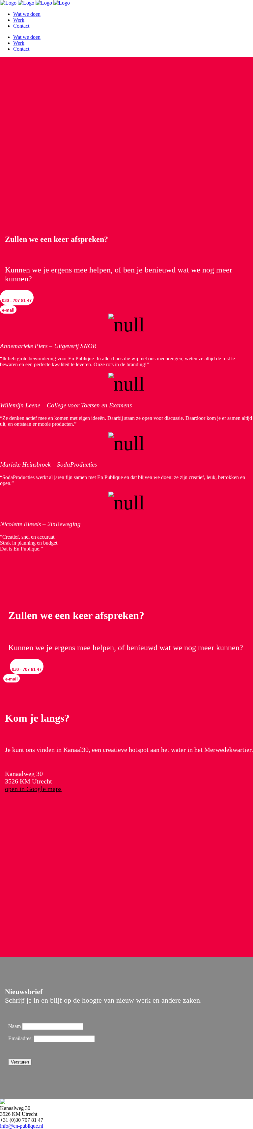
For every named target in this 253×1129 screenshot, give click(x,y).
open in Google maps (33, 788)
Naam (14, 1026)
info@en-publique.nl (21, 1126)
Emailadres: (21, 1038)
